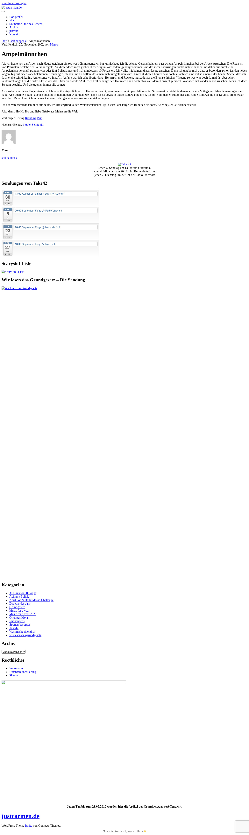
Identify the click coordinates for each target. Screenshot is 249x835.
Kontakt (14, 34)
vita (11, 20)
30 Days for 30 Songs (22, 593)
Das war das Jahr (19, 603)
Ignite (28, 825)
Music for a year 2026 (22, 614)
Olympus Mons (18, 617)
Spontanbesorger (19, 624)
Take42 (13, 628)
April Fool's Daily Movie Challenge (31, 600)
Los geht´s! (16, 16)
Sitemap (14, 675)
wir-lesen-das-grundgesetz (25, 635)
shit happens (18, 41)
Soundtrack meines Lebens (25, 23)
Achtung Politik (19, 596)
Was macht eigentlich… (24, 631)
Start (4, 41)
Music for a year (19, 610)
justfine (13, 30)
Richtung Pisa (33, 118)
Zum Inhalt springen (14, 3)
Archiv (13, 27)
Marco (54, 44)
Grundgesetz (17, 607)
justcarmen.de (20, 815)
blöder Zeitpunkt (33, 124)
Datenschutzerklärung (22, 671)
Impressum (16, 668)
